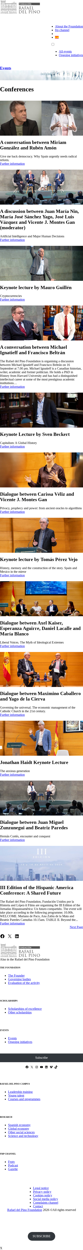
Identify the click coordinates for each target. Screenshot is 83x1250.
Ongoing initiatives (71, 55)
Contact (38, 1206)
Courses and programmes (24, 1099)
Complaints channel (45, 1202)
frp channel (62, 30)
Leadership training (20, 1092)
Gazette (13, 1169)
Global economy (18, 1128)
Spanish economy (19, 1125)
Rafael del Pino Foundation (24, 1210)
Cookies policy (42, 1195)
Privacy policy (42, 1191)
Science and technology (23, 1136)
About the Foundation (69, 26)
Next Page (76, 927)
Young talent (16, 1095)
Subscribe (41, 1057)
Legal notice (41, 1188)
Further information (12, 163)
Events (5, 68)
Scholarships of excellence (25, 1008)
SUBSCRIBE (42, 1236)
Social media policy (45, 1199)
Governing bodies (19, 979)
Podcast (13, 1165)
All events (65, 51)
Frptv (11, 1161)
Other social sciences (21, 1132)
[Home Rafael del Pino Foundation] (20, 13)
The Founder (16, 975)
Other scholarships (20, 1012)
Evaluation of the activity (24, 983)
